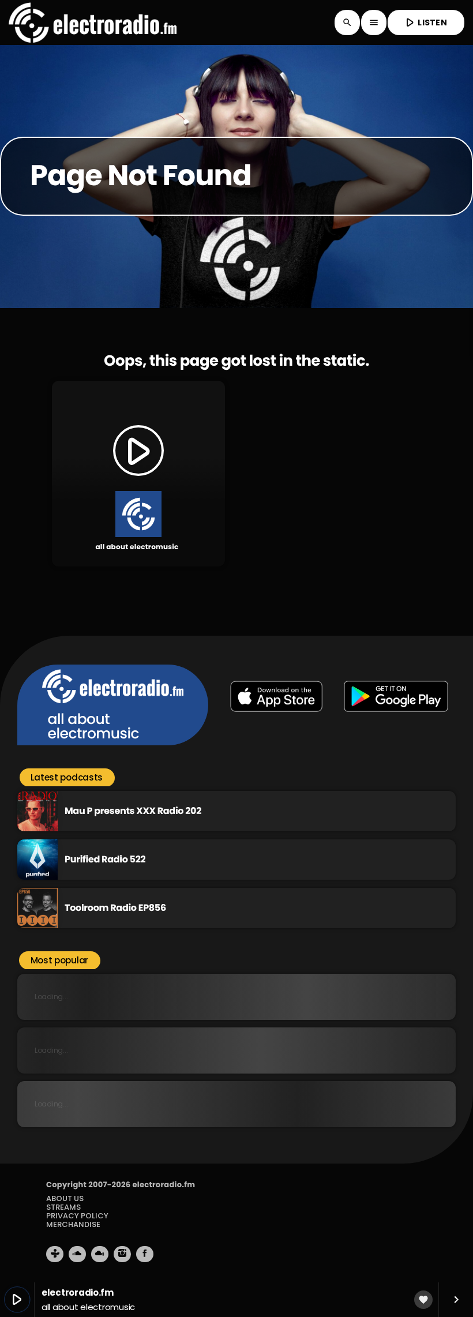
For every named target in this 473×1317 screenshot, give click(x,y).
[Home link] (93, 22)
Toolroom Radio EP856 (115, 907)
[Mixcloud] (99, 1254)
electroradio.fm (163, 1184)
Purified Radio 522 (105, 859)
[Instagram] (122, 1254)
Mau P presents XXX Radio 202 (133, 810)
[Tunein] (54, 1254)
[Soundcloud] (77, 1254)
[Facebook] (144, 1254)
